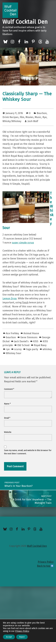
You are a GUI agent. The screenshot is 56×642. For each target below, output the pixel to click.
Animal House (31, 333)
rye (8, 349)
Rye (44, 117)
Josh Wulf (33, 121)
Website (7, 432)
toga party (32, 349)
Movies (29, 117)
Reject (22, 637)
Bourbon (42, 113)
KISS (35, 341)
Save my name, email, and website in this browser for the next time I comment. (27, 452)
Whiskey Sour (13, 353)
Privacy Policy (46, 561)
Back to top (44, 565)
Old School (23, 345)
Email (7, 418)
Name (7, 404)
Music (38, 117)
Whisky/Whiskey (11, 121)
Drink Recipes (10, 117)
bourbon (11, 337)
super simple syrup (23, 242)
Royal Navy (40, 345)
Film (22, 117)
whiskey (47, 349)
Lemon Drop (9, 298)
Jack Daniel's (21, 341)
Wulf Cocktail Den (25, 21)
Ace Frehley (12, 333)
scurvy (18, 349)
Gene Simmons (28, 337)
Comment (9, 389)
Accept (9, 637)
